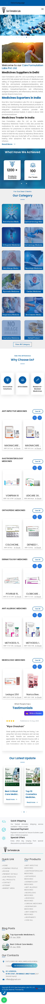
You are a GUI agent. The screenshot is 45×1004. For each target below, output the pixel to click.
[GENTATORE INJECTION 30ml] (32, 432)
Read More (7, 144)
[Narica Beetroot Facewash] (13, 681)
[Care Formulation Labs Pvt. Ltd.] (9, 10)
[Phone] (4, 992)
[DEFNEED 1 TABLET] (12, 531)
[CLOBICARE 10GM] (12, 580)
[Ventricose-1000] (34, 681)
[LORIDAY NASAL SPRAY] (32, 629)
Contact (7, 882)
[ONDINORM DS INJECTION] (32, 482)
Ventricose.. (34, 694)
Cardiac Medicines (34, 903)
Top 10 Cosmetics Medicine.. (31, 794)
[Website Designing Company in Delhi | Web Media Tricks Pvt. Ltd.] (39, 988)
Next (42, 24)
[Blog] (12, 777)
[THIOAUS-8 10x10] (32, 531)
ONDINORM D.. (33, 495)
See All (37, 411)
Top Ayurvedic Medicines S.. (22, 934)
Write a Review (34, 713)
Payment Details (10, 874)
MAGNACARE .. (12, 445)
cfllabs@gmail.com (13, 979)
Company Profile (10, 868)
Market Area (8, 888)
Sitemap (6, 885)
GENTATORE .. (33, 445)
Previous (3, 24)
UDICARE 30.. (12, 495)
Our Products (9, 877)
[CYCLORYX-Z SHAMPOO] (32, 580)
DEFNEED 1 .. (12, 544)
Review (6, 871)
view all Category (22, 344)
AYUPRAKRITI (31, 917)
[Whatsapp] (4, 1000)
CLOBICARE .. (12, 593)
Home (5, 865)
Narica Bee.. (13, 694)
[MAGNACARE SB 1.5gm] (12, 432)
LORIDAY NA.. (32, 642)
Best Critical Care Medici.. (11, 793)
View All (29, 920)
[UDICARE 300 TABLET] (12, 482)
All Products (9, 880)
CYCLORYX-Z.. (33, 593)
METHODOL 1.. (12, 642)
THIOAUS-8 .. (33, 544)
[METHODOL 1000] (12, 629)
